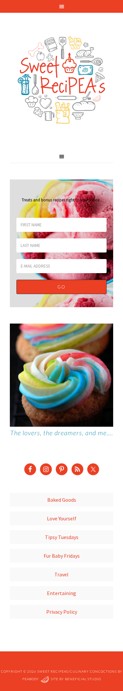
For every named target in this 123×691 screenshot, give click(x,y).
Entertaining (61, 593)
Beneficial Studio (83, 679)
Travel (61, 574)
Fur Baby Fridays (62, 555)
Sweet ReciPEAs (61, 80)
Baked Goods (61, 499)
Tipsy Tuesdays (61, 537)
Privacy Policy (61, 611)
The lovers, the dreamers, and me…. (61, 433)
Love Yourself (61, 518)
